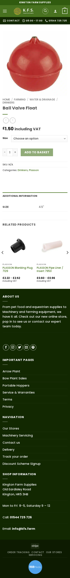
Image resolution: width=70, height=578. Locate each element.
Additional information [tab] (20, 196)
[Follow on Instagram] (13, 347)
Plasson (34, 170)
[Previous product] (12, 120)
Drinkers (8, 102)
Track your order (15, 456)
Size (5, 138)
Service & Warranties (19, 392)
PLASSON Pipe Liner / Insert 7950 (50, 269)
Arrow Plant (11, 371)
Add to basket (36, 152)
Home (6, 99)
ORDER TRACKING (18, 552)
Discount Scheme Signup (22, 464)
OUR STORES (54, 552)
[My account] (55, 11)
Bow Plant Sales (15, 378)
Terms (7, 399)
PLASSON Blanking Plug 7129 (18, 269)
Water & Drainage (42, 99)
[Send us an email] (26, 347)
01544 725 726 (21, 517)
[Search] (45, 11)
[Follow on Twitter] (19, 347)
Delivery (8, 449)
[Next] (67, 259)
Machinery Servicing (18, 435)
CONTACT (37, 552)
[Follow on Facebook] (6, 347)
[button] (5, 11)
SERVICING (35, 555)
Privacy (8, 406)
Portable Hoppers (16, 385)
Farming (20, 99)
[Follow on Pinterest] (33, 347)
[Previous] (3, 259)
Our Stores (11, 428)
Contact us (11, 442)
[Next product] (6, 120)
